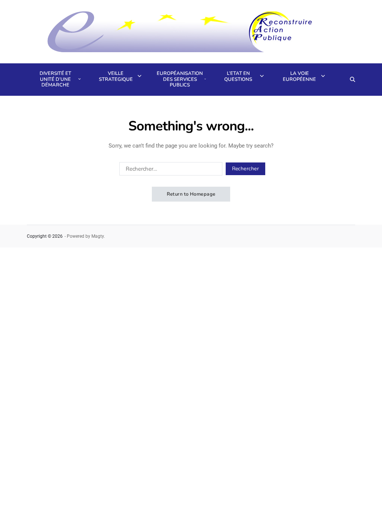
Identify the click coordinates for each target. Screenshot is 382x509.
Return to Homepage (191, 194)
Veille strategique (116, 76)
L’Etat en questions (238, 76)
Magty (97, 236)
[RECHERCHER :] (169, 170)
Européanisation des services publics (179, 79)
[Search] (352, 79)
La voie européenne (299, 76)
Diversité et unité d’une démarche (55, 79)
